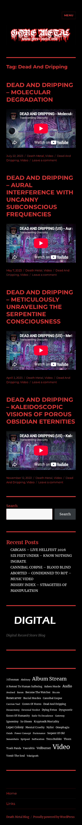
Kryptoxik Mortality (46, 721)
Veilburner (44, 748)
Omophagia (62, 727)
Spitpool (25, 739)
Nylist (50, 727)
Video (49, 155)
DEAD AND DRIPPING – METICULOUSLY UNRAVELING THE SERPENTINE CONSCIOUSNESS (39, 307)
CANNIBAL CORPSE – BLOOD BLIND (41, 567)
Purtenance (39, 733)
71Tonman (12, 679)
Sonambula (12, 739)
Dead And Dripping (54, 704)
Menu (68, 15)
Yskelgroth (32, 756)
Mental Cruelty (35, 727)
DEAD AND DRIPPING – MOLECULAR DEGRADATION (39, 92)
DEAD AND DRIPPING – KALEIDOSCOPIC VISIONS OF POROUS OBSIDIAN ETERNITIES (40, 410)
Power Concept (23, 733)
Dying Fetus (49, 709)
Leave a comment (44, 160)
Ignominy (12, 721)
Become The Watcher (37, 692)
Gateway (60, 715)
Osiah (9, 733)
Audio (67, 686)
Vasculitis (29, 748)
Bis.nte (56, 692)
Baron (20, 692)
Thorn (67, 739)
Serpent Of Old (56, 733)
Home (11, 793)
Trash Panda (13, 748)
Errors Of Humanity (18, 715)
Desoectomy (13, 710)
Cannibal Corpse (52, 698)
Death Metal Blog (17, 817)
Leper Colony (15, 727)
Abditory (25, 679)
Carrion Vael (13, 704)
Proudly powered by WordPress (54, 817)
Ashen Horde (52, 686)
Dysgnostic (66, 709)
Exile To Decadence (42, 715)
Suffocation (38, 739)
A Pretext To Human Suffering (24, 686)
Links (10, 804)
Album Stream (49, 679)
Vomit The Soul (15, 755)
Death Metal (35, 155)
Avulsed (10, 692)
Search (12, 506)
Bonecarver (13, 698)
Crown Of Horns (31, 704)
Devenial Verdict (30, 710)
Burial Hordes (32, 698)
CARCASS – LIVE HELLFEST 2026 (38, 550)
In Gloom (26, 721)
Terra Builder (54, 739)
